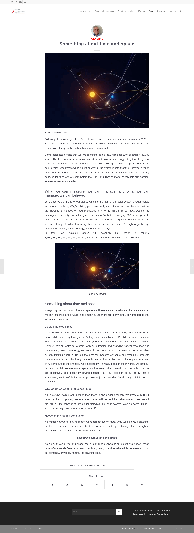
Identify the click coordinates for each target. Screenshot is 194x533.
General (97, 38)
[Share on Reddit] (126, 484)
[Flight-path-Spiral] (97, 90)
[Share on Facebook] (52, 484)
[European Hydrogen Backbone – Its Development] (2, 266)
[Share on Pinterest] (97, 484)
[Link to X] (12, 2)
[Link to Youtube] (20, 2)
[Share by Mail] (141, 484)
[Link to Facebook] (16, 2)
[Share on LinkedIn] (112, 484)
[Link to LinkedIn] (25, 2)
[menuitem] (75, 11)
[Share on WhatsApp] (82, 484)
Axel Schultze (96, 466)
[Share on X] (67, 484)
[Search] (180, 11)
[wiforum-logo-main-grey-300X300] (18, 11)
